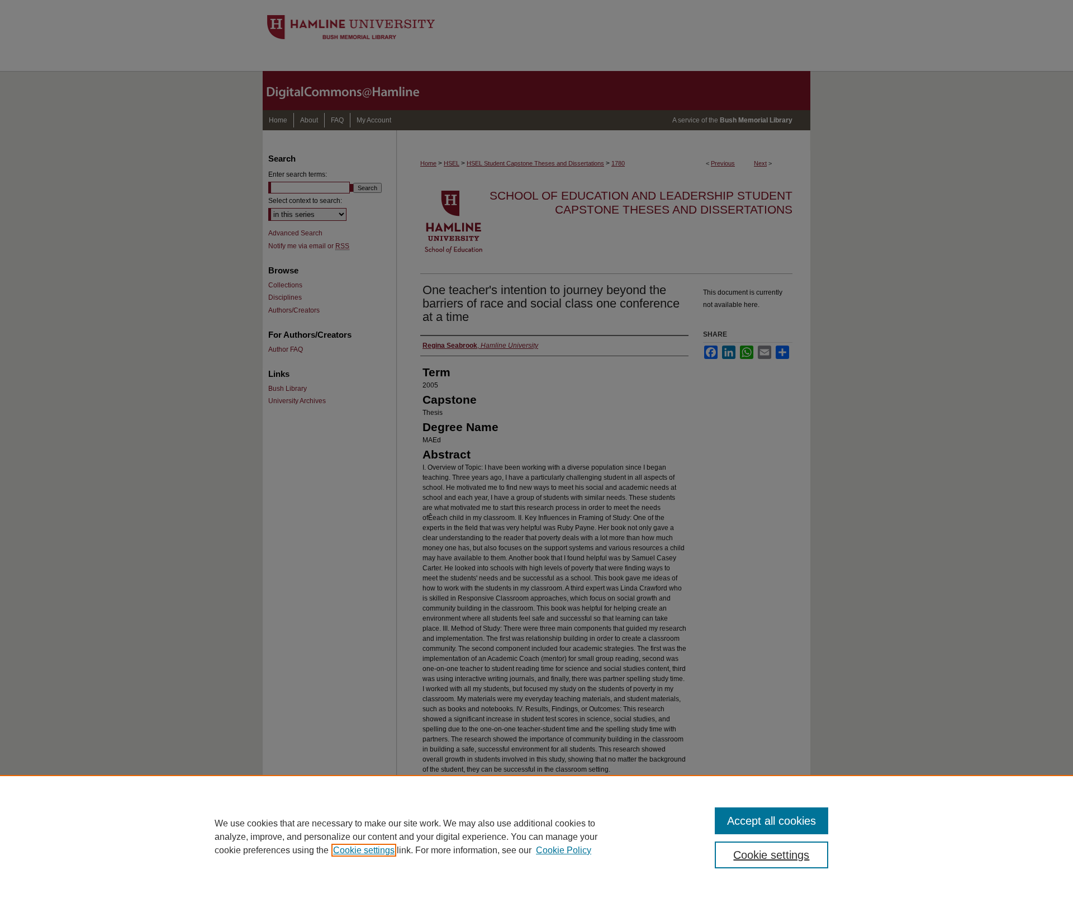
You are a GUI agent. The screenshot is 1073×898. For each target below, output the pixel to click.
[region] (536, 836)
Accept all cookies (771, 821)
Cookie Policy (563, 850)
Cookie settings (364, 850)
